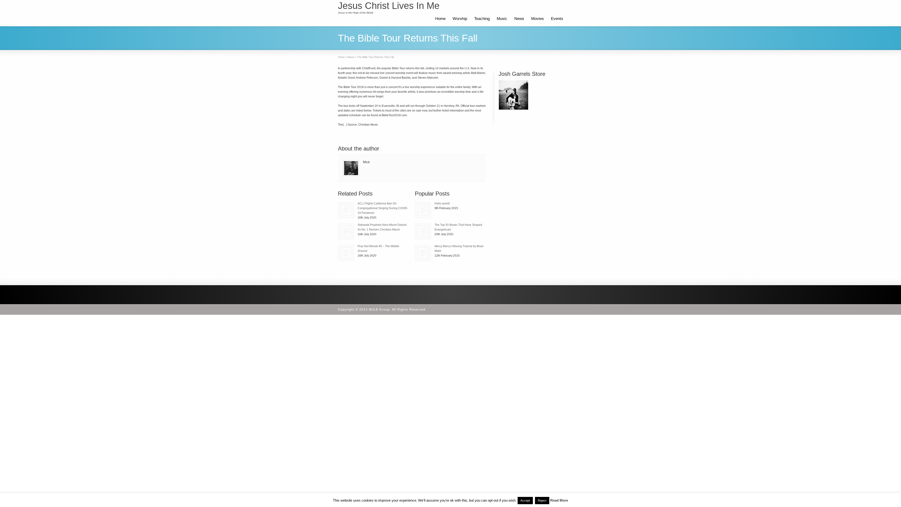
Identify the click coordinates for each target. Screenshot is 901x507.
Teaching (482, 18)
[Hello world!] (423, 210)
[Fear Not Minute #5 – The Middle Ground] (346, 253)
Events (557, 18)
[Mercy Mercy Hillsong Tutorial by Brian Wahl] (423, 253)
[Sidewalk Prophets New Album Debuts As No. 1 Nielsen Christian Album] (346, 231)
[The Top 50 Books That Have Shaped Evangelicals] (423, 231)
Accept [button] (525, 500)
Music (502, 18)
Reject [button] (542, 500)
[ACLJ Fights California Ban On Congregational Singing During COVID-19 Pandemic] (346, 210)
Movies (537, 18)
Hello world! (442, 203)
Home (440, 18)
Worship (460, 18)
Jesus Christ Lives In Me (388, 5)
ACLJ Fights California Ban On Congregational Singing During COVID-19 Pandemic (383, 208)
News (519, 18)
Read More (559, 500)
